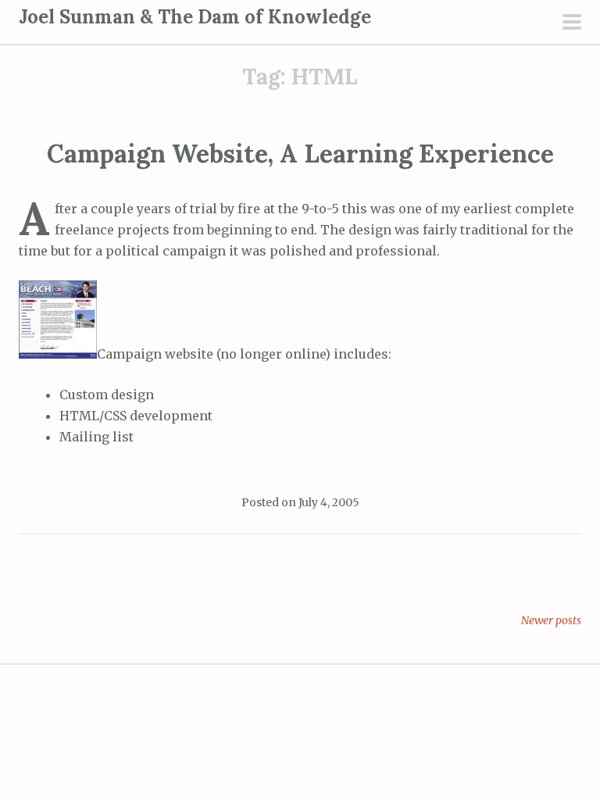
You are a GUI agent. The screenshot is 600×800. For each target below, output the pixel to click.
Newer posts (551, 620)
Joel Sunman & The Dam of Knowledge (195, 17)
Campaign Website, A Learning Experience (300, 154)
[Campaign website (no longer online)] (58, 354)
